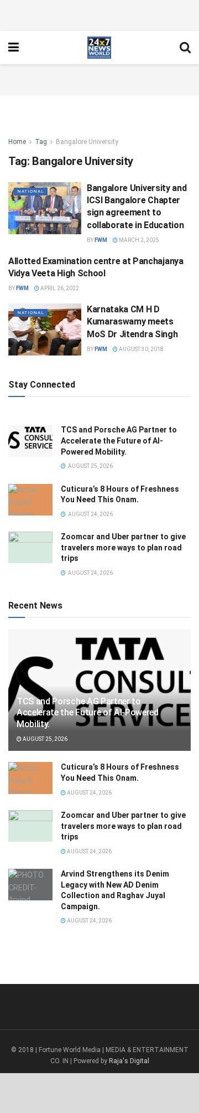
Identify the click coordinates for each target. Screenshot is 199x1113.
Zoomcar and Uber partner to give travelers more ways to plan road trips (123, 547)
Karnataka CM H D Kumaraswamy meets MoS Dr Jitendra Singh (132, 321)
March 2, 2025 (138, 240)
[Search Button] (185, 47)
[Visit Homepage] (99, 48)
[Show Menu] (13, 47)
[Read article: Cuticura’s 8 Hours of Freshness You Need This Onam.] (30, 500)
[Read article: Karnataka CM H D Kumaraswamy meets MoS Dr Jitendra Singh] (44, 329)
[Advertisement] (99, 14)
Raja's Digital (129, 1061)
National (30, 191)
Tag (41, 142)
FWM (101, 240)
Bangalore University (87, 142)
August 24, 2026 (89, 793)
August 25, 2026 (44, 739)
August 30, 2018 (141, 349)
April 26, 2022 (59, 288)
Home (17, 142)
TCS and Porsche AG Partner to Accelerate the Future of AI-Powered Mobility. (119, 440)
